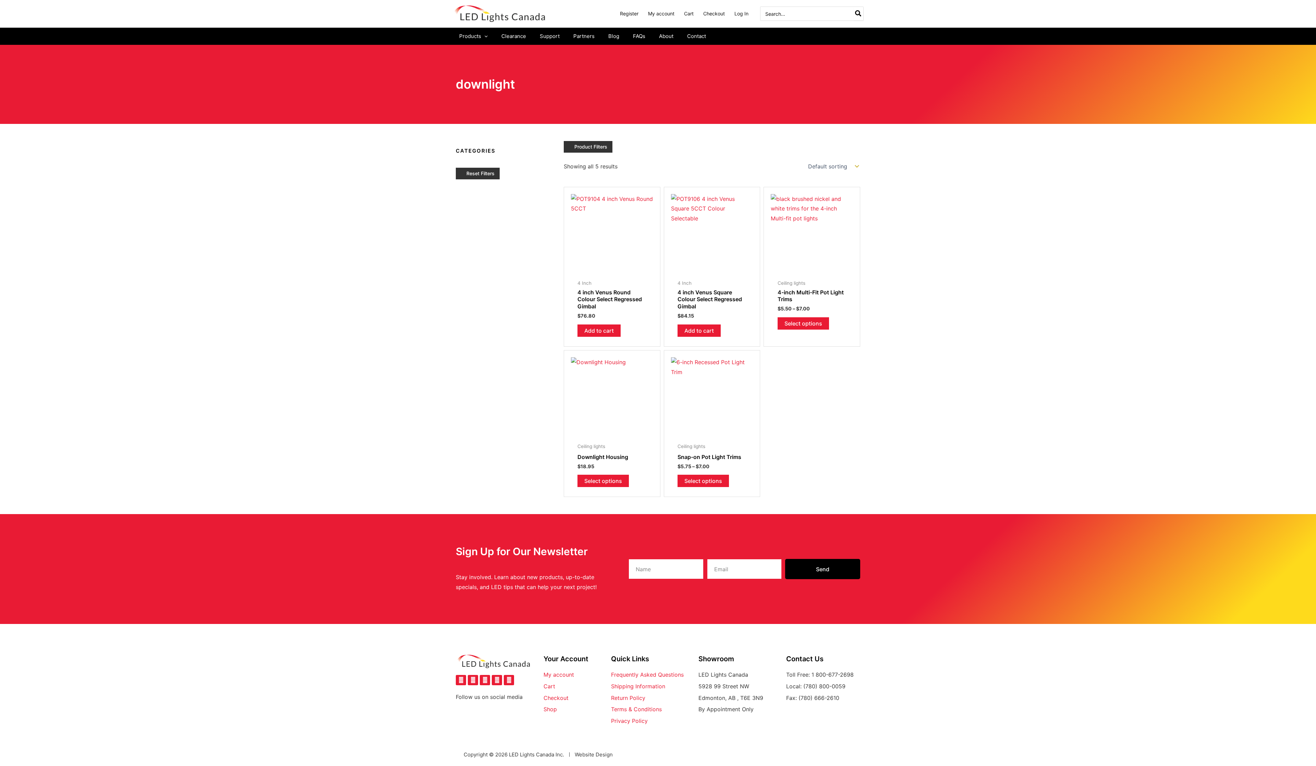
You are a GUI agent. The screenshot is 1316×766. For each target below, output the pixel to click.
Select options (803, 323)
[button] (484, 36)
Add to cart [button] (599, 330)
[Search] (858, 14)
